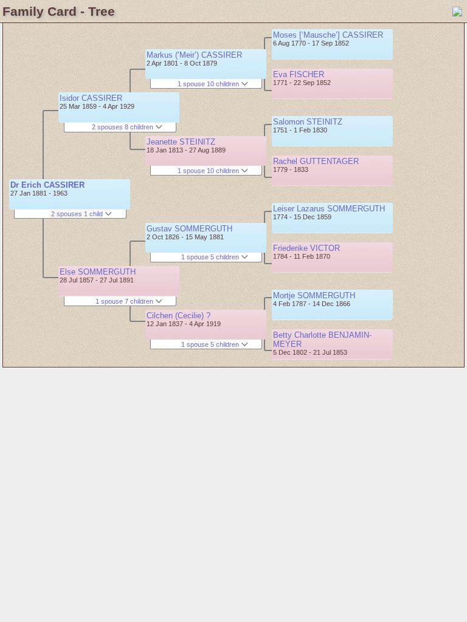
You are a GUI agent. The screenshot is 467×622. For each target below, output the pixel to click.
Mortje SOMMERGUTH (314, 295)
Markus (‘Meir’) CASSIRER (194, 55)
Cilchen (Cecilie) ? (178, 315)
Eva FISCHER (298, 74)
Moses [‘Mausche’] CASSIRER (328, 34)
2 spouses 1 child (78, 213)
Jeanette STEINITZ (181, 141)
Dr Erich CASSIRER (47, 185)
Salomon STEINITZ (307, 121)
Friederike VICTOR (306, 248)
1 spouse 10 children (209, 83)
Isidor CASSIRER (91, 98)
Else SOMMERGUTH (98, 271)
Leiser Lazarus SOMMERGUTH (329, 208)
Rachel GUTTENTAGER (316, 161)
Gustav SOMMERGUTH (189, 228)
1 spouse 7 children (125, 301)
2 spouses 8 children (123, 127)
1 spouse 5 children (211, 257)
